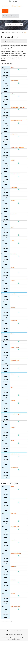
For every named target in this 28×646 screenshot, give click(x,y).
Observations (14, 320)
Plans (12, 227)
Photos (12, 334)
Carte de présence (15, 606)
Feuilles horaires (15, 454)
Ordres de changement (16, 120)
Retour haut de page (6, 621)
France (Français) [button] (17, 6)
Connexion (17, 639)
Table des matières (8, 41)
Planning (13, 400)
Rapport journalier (15, 173)
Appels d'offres (14, 80)
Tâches (12, 440)
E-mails (12, 240)
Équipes (13, 160)
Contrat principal (15, 347)
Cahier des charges (15, 414)
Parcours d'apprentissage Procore (19, 32)
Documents (13, 213)
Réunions (13, 307)
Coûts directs (14, 187)
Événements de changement (18, 107)
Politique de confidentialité (8, 637)
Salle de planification (16, 553)
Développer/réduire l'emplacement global (25, 32)
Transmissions (14, 467)
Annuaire (13, 200)
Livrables (13, 427)
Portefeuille (13, 566)
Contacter (5, 11)
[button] (21, 24)
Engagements (14, 133)
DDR (12, 387)
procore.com (6, 5)
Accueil (7, 32)
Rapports (13, 374)
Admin (12, 67)
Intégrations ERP (15, 526)
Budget (12, 93)
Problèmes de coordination (17, 147)
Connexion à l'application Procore (10, 15)
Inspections (13, 294)
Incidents (13, 280)
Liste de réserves (15, 360)
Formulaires (13, 254)
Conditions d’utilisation (20, 637)
